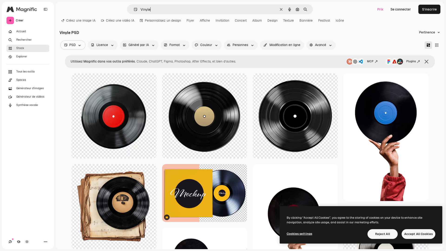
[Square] (436, 45)
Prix (380, 9)
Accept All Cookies (418, 234)
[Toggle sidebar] (45, 9)
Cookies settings (299, 234)
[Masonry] (428, 45)
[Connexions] (10, 241)
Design (272, 20)
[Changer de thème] (27, 241)
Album (257, 20)
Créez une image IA (80, 20)
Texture (288, 20)
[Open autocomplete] (133, 9)
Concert (241, 20)
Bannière (306, 20)
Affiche (205, 20)
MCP (370, 61)
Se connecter (400, 9)
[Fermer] (426, 61)
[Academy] (18, 241)
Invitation (222, 20)
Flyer (190, 20)
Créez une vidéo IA (120, 20)
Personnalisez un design (163, 20)
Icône (340, 20)
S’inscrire (429, 9)
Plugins (411, 61)
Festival (324, 20)
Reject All (382, 234)
